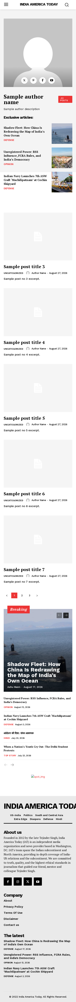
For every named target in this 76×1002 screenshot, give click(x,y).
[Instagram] (18, 881)
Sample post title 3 (24, 266)
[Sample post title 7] (38, 539)
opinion (8, 164)
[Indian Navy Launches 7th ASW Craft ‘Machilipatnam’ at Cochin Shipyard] (62, 182)
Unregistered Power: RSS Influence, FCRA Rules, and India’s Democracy (22, 155)
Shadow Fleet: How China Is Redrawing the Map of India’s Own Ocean (24, 131)
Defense (9, 140)
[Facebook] (42, 80)
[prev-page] (59, 615)
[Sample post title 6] (38, 464)
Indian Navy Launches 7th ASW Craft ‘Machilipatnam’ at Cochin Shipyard (25, 180)
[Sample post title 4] (38, 312)
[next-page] (66, 615)
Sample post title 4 (24, 342)
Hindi (7, 738)
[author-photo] (28, 273)
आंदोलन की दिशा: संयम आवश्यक (19, 733)
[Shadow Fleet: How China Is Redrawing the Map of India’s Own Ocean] (62, 133)
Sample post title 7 (24, 569)
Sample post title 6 (24, 494)
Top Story (10, 755)
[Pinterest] (33, 80)
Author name (39, 273)
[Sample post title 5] (38, 388)
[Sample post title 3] (38, 236)
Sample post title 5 (24, 418)
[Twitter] (24, 80)
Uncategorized (13, 273)
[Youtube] (51, 80)
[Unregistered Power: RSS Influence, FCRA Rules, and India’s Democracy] (62, 158)
